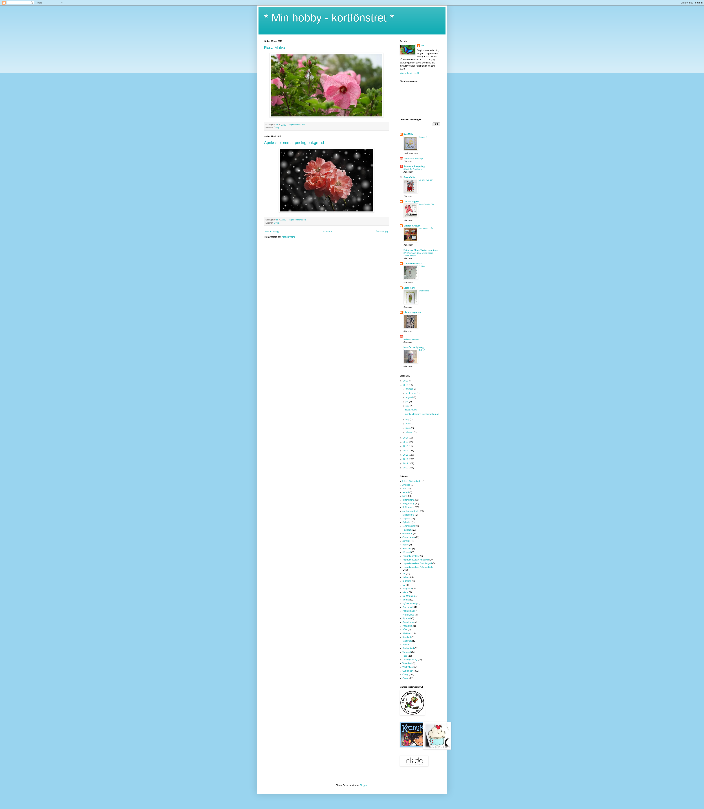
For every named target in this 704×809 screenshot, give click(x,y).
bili (422, 45)
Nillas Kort (409, 288)
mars (408, 428)
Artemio (406, 485)
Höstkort (406, 552)
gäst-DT (406, 541)
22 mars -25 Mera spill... (414, 158)
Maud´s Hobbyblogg (414, 347)
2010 (406, 467)
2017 (406, 438)
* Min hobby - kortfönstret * (329, 18)
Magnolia (407, 588)
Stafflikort (407, 641)
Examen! (423, 137)
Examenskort (408, 526)
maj (408, 419)
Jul (403, 573)
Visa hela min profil (409, 73)
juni (408, 406)
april (408, 423)
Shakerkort (424, 291)
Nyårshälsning (409, 603)
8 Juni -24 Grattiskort (413, 169)
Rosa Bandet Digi (426, 204)
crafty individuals (410, 511)
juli (407, 401)
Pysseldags (408, 622)
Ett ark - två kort (426, 180)
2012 (406, 459)
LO (403, 585)
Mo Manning (408, 596)
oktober (410, 389)
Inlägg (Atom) (288, 237)
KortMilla (408, 134)
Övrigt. (277, 223)
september (411, 393)
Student (406, 644)
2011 (406, 463)
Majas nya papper (411, 339)
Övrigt (276, 128)
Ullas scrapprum (412, 312)
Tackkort (406, 652)
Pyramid (406, 618)
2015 (406, 446)
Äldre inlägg (382, 231)
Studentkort (408, 648)
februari (410, 432)
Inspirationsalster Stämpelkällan (418, 567)
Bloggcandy (408, 503)
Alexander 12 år (426, 228)
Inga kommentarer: (297, 124)
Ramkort (406, 637)
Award (405, 492)
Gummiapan (408, 537)
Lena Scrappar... (412, 201)
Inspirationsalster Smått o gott (417, 563)
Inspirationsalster (410, 556)
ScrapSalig (409, 177)
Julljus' (422, 350)
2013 (406, 455)
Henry (405, 544)
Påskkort (406, 633)
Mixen (405, 592)
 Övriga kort (412, 481)
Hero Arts (407, 548)
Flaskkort (406, 530)
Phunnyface (408, 614)
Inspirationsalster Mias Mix (415, 559)
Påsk (404, 629)
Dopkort (406, 518)
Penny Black (408, 611)
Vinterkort (407, 663)
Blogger (363, 785)
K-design (406, 581)
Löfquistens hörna (413, 263)
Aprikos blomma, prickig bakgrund (294, 142)
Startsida (327, 231)
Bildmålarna (408, 500)
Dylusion (406, 522)
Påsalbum (407, 626)
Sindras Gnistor (412, 225)
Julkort (405, 577)
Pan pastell (408, 607)
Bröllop (422, 266)
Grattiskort (407, 533)
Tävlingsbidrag (409, 659)
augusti (409, 397)
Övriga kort (407, 671)
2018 (406, 385)
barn (404, 496)
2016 (406, 442)
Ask (404, 488)
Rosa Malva (274, 47)
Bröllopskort (408, 507)
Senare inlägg (272, 231)
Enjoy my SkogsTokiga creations (421, 250)
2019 (406, 380)
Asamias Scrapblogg (414, 166)
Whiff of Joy (408, 667)
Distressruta (408, 515)
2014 (406, 450)
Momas (406, 599)
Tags (404, 656)
